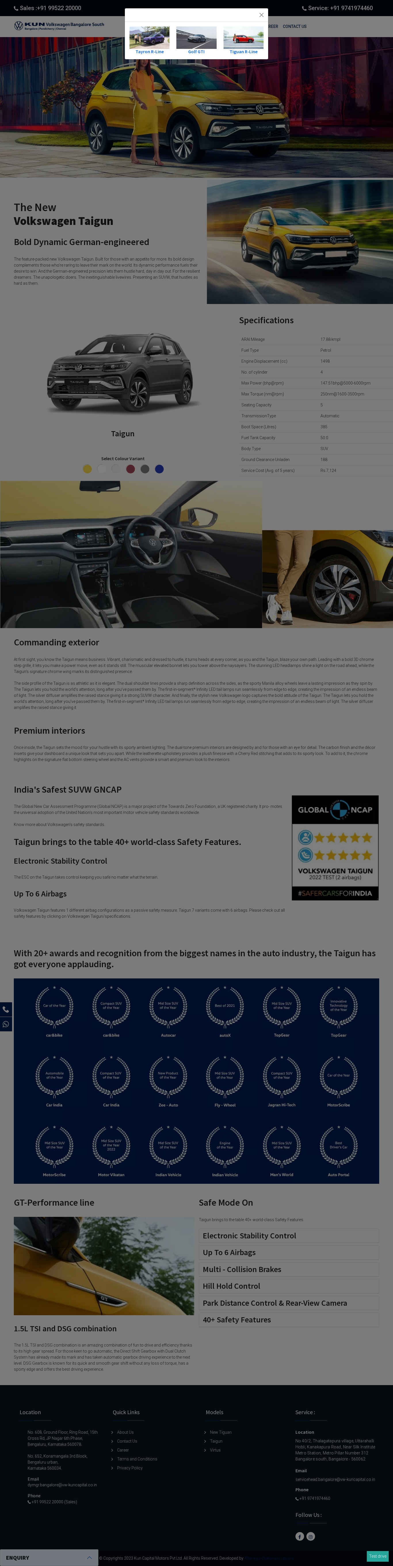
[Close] (261, 15)
